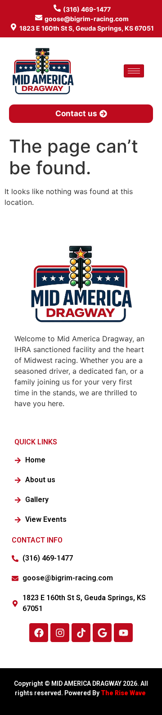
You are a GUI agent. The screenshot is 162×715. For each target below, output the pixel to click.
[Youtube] (123, 632)
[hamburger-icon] (134, 70)
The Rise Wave (124, 693)
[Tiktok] (81, 632)
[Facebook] (38, 632)
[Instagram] (59, 632)
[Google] (102, 632)
